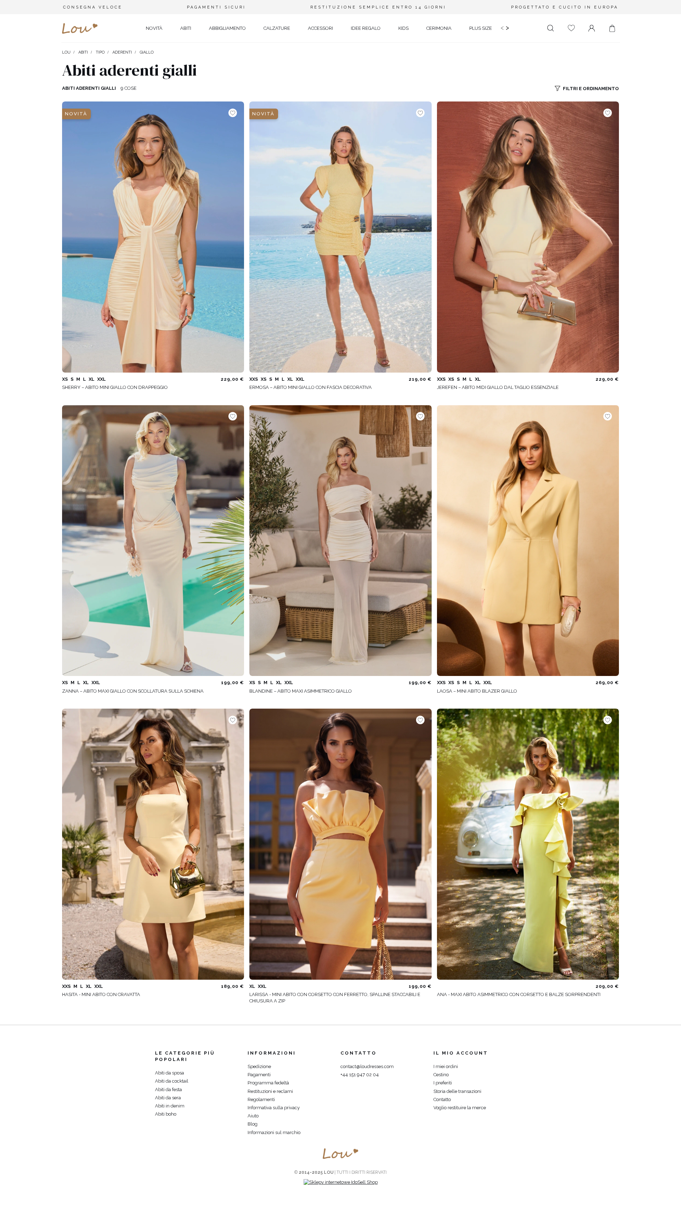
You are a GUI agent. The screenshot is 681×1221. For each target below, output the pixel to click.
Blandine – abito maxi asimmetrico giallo (300, 691)
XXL (101, 379)
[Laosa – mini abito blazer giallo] (528, 540)
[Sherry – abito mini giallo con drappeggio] (153, 237)
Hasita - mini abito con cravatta (101, 994)
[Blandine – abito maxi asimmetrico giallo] (340, 540)
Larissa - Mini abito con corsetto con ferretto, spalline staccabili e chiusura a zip (334, 997)
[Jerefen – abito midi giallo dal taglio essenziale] (528, 237)
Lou (66, 52)
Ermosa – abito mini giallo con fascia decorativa (310, 387)
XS (65, 379)
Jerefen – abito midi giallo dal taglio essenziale (498, 387)
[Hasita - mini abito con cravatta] (153, 844)
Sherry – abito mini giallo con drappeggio (115, 387)
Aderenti (122, 52)
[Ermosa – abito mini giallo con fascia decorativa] (340, 237)
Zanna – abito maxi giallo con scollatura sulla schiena (133, 691)
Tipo (100, 52)
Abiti (83, 52)
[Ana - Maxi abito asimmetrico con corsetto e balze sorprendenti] (528, 844)
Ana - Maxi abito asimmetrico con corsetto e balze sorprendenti (518, 994)
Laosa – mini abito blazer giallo (477, 691)
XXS (253, 379)
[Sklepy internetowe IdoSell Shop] (341, 1182)
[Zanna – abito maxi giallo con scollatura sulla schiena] (153, 540)
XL (91, 379)
